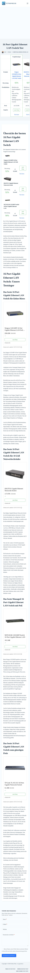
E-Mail (5, 924)
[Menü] (27, 3)
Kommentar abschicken (9, 955)
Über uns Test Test (10, 969)
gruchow (21, 963)
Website (5, 929)
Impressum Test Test (22, 969)
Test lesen (16, 114)
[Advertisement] (15, 22)
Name (5, 919)
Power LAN (25, 52)
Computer (15, 52)
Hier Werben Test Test (22, 971)
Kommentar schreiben (8, 934)
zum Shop (16, 110)
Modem (20, 52)
